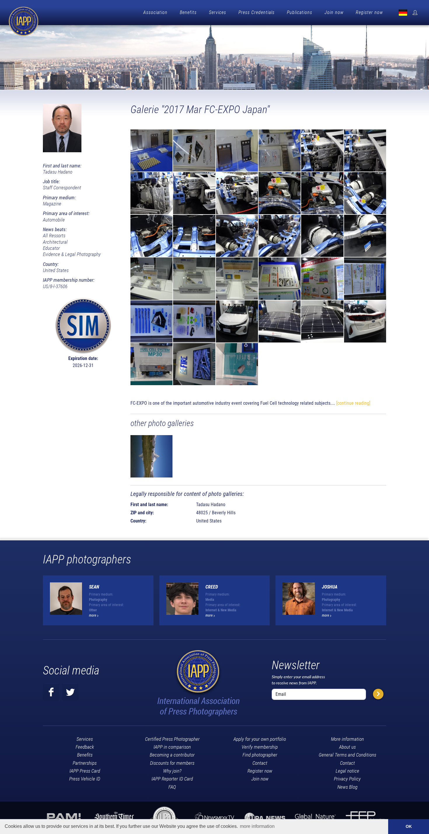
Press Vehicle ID (84, 779)
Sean (94, 587)
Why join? (172, 771)
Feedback (85, 747)
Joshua (329, 587)
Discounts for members (172, 763)
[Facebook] (51, 692)
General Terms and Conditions (347, 755)
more (93, 615)
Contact (259, 763)
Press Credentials (256, 12)
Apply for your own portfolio (259, 739)
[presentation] (391, 602)
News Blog (347, 787)
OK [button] (409, 826)
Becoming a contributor (172, 755)
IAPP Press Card (84, 771)
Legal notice (347, 771)
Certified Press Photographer (172, 739)
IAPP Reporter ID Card (172, 779)
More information (347, 739)
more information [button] (257, 826)
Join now (334, 12)
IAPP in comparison (172, 747)
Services (217, 12)
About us (347, 747)
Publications (299, 12)
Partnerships (85, 763)
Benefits (188, 12)
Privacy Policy (347, 779)
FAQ (172, 787)
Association (155, 12)
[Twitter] (70, 692)
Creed (211, 587)
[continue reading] (353, 403)
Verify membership (260, 747)
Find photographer (260, 755)
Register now (369, 12)
